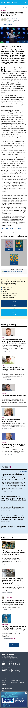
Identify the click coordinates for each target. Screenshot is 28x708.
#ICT (7, 228)
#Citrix (19, 228)
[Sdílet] (23, 7)
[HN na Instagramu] (13, 664)
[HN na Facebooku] (11, 664)
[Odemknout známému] (26, 7)
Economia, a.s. (10, 656)
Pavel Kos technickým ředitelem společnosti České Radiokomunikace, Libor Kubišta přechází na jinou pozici (14, 341)
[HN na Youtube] (19, 664)
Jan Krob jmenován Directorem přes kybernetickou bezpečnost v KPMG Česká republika (13, 446)
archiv (24, 41)
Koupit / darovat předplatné (7, 688)
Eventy (3, 690)
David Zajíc (14, 18)
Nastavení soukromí (15, 680)
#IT (3, 228)
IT (10, 467)
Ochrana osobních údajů (16, 676)
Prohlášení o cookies (15, 678)
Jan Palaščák (8, 597)
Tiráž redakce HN (5, 678)
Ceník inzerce (4, 684)
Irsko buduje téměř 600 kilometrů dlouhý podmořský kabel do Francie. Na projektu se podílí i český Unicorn (13, 517)
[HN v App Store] (15, 670)
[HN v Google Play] (6, 670)
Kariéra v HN (4, 682)
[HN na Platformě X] (9, 664)
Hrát (9, 249)
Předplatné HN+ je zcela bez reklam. (20, 322)
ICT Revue (9, 18)
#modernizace (13, 228)
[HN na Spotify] (17, 664)
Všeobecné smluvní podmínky (17, 682)
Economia (4, 680)
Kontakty (3, 676)
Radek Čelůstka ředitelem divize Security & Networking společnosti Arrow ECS (13, 369)
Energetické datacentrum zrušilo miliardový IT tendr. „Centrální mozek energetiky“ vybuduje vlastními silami (13, 498)
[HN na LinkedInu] (15, 664)
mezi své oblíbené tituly (16, 271)
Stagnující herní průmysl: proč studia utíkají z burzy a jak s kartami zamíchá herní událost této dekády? (14, 628)
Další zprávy (14, 645)
